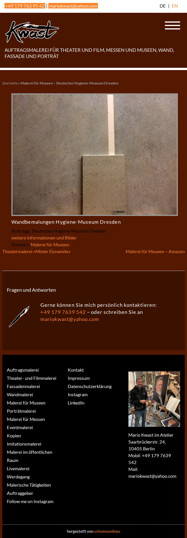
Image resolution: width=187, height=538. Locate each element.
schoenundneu (107, 531)
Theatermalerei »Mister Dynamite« (36, 251)
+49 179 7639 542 (63, 312)
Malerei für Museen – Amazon (155, 251)
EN (175, 5)
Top (176, 527)
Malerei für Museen (50, 244)
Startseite (10, 83)
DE (163, 5)
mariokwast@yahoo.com (73, 5)
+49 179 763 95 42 (24, 5)
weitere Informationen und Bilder (44, 237)
